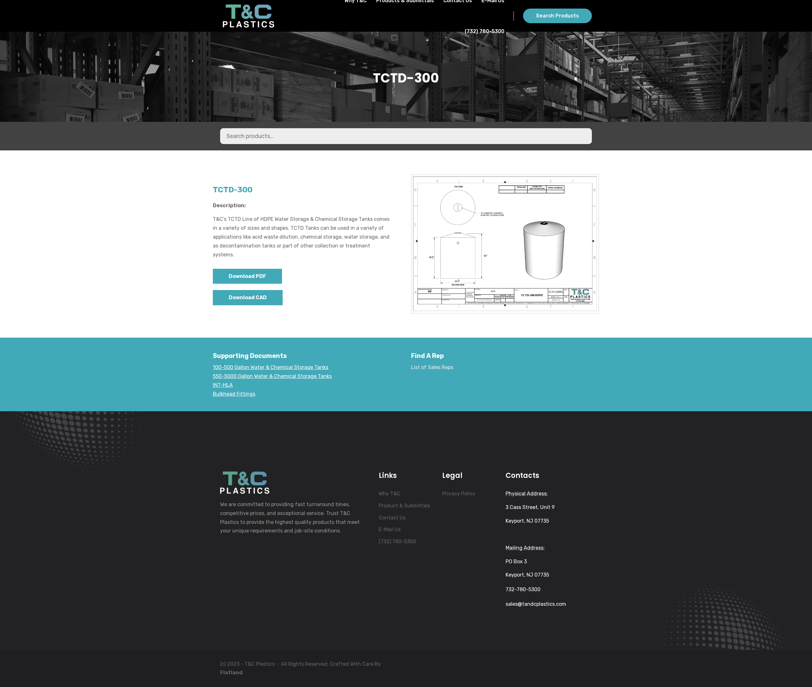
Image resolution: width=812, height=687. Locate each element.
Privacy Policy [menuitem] (458, 494)
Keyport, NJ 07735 (527, 521)
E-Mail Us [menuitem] (390, 529)
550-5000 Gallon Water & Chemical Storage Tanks (272, 376)
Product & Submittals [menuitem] (404, 506)
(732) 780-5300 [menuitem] (397, 541)
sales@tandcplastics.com (536, 604)
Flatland (231, 673)
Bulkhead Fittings (234, 394)
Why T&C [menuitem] (389, 494)
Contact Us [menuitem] (392, 518)
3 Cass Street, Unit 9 (530, 507)
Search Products (557, 16)
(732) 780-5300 (484, 31)
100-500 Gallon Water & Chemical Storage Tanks (270, 367)
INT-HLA (223, 385)
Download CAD (248, 297)
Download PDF (247, 276)
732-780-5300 (523, 589)
